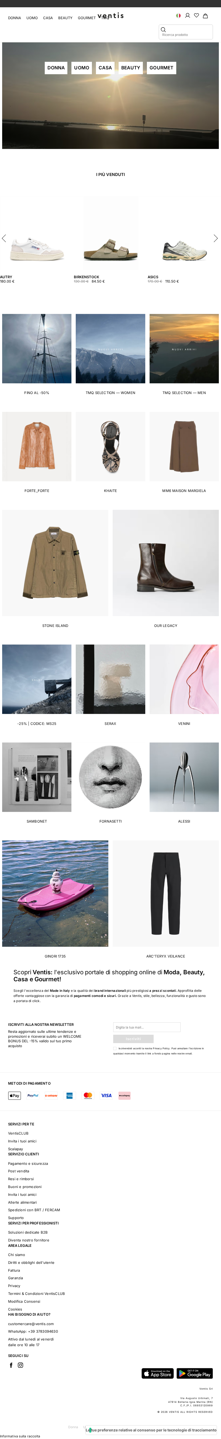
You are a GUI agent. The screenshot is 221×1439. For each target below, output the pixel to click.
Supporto (16, 1218)
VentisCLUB (18, 1133)
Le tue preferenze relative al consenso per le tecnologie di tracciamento (151, 1430)
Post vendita (18, 1171)
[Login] (187, 15)
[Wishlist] (196, 15)
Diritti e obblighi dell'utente (31, 1262)
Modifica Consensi (24, 1301)
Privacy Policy (161, 1048)
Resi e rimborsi (21, 1179)
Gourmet (87, 18)
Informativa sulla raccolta (20, 1436)
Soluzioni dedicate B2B (28, 1232)
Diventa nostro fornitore (28, 1240)
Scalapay (15, 1149)
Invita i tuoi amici (22, 1141)
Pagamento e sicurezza (28, 1163)
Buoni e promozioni (25, 1187)
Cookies (15, 1309)
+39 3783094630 (43, 1331)
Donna (14, 18)
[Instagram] (20, 1365)
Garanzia (15, 1278)
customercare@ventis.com (31, 1324)
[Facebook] (11, 1365)
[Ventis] (110, 15)
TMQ (105, 18)
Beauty (65, 18)
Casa (48, 18)
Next (215, 237)
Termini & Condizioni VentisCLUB (36, 1293)
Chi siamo (16, 1255)
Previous (5, 237)
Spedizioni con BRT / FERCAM (34, 1210)
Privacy (14, 1286)
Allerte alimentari (22, 1202)
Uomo (32, 18)
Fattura (14, 1270)
